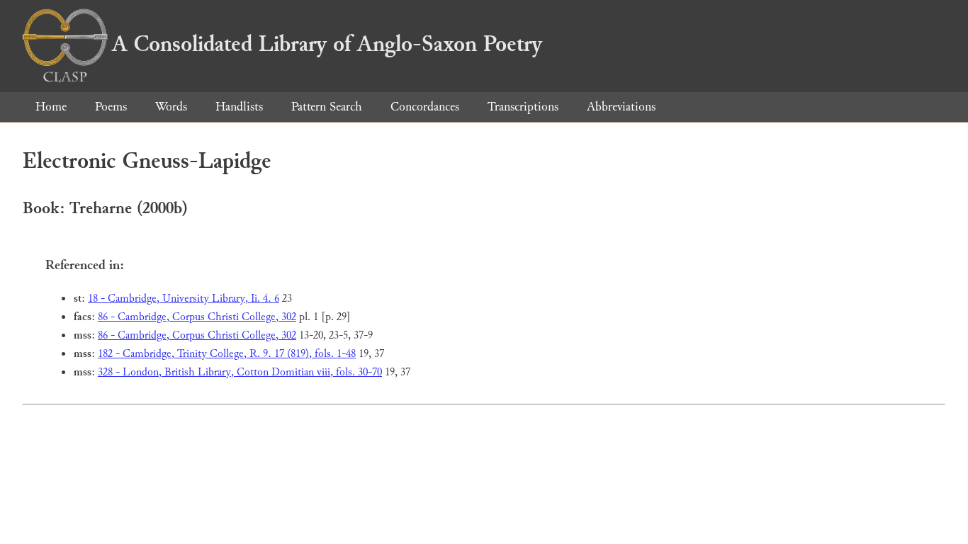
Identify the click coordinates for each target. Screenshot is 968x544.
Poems (111, 106)
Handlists (239, 106)
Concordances (424, 106)
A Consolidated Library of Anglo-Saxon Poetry (327, 44)
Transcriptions (523, 106)
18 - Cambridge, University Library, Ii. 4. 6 (183, 298)
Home (51, 106)
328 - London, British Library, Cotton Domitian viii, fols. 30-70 (240, 372)
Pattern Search (326, 106)
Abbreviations (621, 106)
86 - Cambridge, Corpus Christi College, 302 (197, 317)
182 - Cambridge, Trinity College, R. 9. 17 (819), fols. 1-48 (227, 354)
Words (171, 106)
